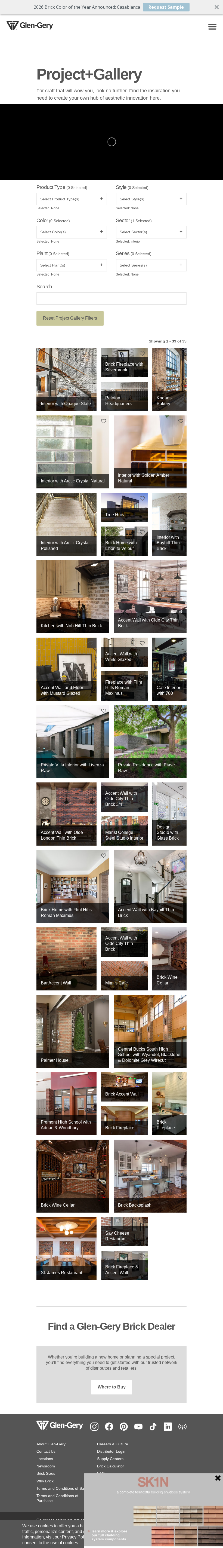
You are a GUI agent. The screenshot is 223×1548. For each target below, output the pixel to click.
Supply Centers (110, 1459)
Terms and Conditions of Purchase (57, 1498)
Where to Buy (112, 1387)
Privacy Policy (75, 1537)
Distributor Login (111, 1451)
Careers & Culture (112, 1444)
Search (44, 286)
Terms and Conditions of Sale (61, 1488)
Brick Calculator (110, 1466)
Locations (44, 1459)
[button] (111, 7)
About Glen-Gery (51, 1444)
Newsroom (45, 1466)
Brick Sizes (45, 1473)
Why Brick (45, 1481)
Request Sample (166, 7)
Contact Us (45, 1451)
